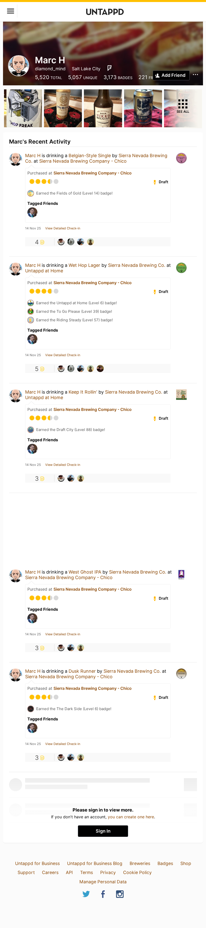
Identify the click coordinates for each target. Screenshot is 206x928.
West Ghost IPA (85, 572)
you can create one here (131, 816)
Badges (165, 863)
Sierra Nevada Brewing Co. (136, 265)
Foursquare (109, 68)
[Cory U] (61, 241)
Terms (86, 872)
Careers (50, 872)
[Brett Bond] (80, 241)
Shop (185, 863)
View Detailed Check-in (62, 228)
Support (26, 872)
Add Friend (173, 75)
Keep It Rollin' (83, 392)
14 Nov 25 (33, 228)
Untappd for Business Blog (94, 863)
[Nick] (100, 368)
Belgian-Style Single (90, 155)
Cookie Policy (137, 872)
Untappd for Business (37, 863)
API (69, 872)
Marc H (32, 155)
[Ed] (90, 241)
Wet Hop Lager (84, 265)
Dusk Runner (82, 671)
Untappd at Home (44, 270)
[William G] (70, 241)
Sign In (103, 831)
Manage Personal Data (103, 881)
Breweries (140, 863)
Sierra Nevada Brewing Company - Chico (83, 161)
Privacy (108, 872)
